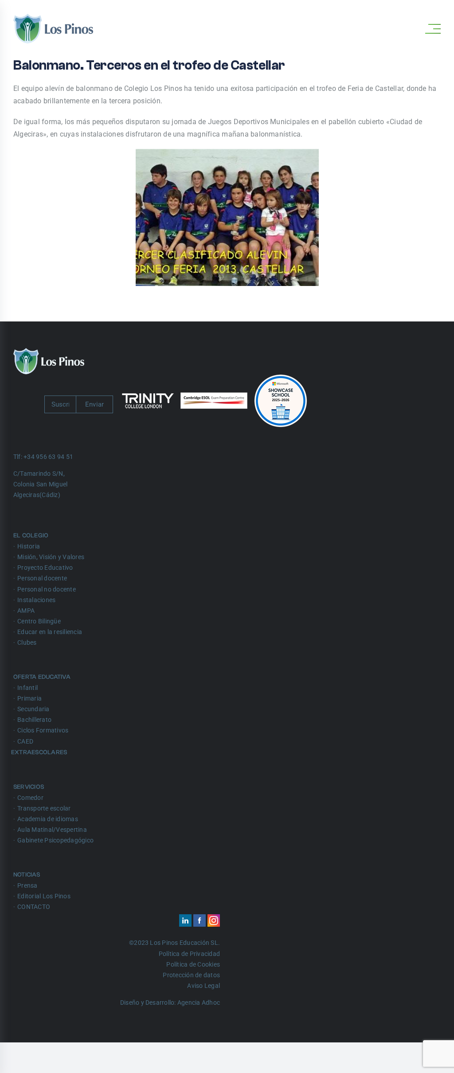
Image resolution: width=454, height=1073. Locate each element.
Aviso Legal (203, 985)
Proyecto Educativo (45, 567)
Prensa (27, 885)
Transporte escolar (43, 808)
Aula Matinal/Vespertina (52, 829)
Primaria (29, 698)
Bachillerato (34, 719)
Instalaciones (36, 599)
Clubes (26, 642)
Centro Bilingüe (39, 621)
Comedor (30, 797)
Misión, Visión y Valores (50, 556)
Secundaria (33, 709)
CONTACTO (33, 906)
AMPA (26, 610)
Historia (28, 546)
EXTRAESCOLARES (40, 752)
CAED (25, 741)
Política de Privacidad (189, 953)
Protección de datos (191, 975)
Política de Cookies (193, 964)
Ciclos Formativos (42, 730)
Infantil (27, 687)
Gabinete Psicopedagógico (55, 840)
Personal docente (42, 578)
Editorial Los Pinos (43, 896)
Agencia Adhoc (198, 1002)
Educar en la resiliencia (49, 631)
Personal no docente (46, 589)
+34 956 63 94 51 (48, 456)
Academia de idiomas (47, 818)
